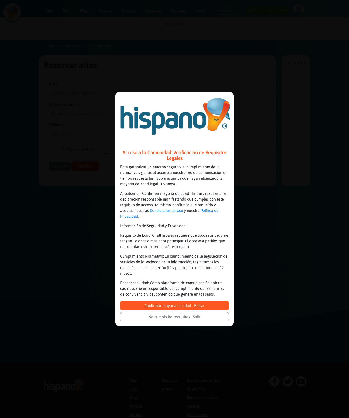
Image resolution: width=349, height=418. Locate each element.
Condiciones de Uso (166, 210)
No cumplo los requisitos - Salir (174, 317)
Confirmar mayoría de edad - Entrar (174, 305)
